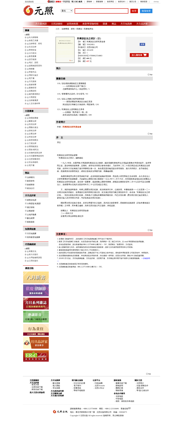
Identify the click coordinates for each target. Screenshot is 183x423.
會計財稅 (30, 207)
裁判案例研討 (34, 94)
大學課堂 (32, 97)
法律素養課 (33, 100)
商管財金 (32, 50)
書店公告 (132, 2)
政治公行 (30, 188)
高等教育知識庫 (33, 237)
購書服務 (99, 2)
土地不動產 (31, 215)
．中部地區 (118, 399)
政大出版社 (33, 254)
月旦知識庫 (126, 23)
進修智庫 (32, 84)
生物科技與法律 (35, 153)
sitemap (156, 2)
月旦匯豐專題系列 (36, 156)
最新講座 (30, 222)
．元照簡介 (139, 383)
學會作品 (32, 72)
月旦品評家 (142, 23)
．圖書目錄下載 (120, 383)
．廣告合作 (139, 388)
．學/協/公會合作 (142, 390)
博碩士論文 (33, 75)
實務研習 (32, 88)
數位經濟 (30, 218)
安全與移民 (33, 162)
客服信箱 (124, 409)
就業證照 (32, 91)
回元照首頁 (29, 2)
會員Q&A (121, 2)
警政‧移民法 (34, 149)
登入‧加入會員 (76, 2)
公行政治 (32, 53)
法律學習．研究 (35, 44)
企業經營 (30, 211)
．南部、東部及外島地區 (124, 401)
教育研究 (30, 181)
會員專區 (110, 2)
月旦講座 (32, 81)
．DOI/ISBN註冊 (78, 383)
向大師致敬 (33, 37)
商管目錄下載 (37, 389)
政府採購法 (33, 140)
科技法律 (32, 137)
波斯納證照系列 (35, 66)
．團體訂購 (118, 388)
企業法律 (32, 134)
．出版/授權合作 (141, 385)
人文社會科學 (34, 103)
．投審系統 (76, 388)
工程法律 (32, 143)
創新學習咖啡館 (90, 23)
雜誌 (114, 23)
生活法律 (32, 47)
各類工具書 (33, 40)
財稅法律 (32, 130)
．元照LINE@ (98, 388)
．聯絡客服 (118, 390)
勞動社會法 (33, 127)
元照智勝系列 (34, 159)
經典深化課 (31, 200)
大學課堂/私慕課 (34, 203)
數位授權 (56, 383)
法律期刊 (30, 177)
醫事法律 (32, 121)
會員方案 (35, 384)
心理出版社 (33, 261)
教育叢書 (32, 56)
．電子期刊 (76, 385)
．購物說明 (118, 385)
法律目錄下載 (37, 387)
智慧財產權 (33, 118)
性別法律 (32, 124)
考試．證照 (33, 62)
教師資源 (143, 2)
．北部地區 (118, 396)
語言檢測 (32, 59)
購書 (105, 23)
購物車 (89, 2)
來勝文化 (32, 251)
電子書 (31, 78)
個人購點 (56, 385)
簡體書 (31, 69)
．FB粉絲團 (98, 383)
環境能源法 (33, 146)
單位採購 (56, 388)
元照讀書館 (56, 23)
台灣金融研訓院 (35, 257)
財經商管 (30, 185)
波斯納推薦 (72, 23)
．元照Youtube (99, 385)
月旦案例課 (41, 23)
